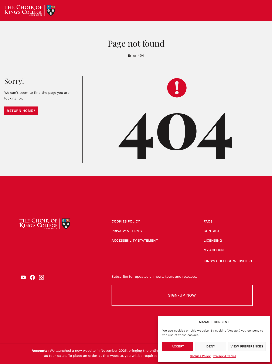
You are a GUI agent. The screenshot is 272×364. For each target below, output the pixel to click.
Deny (210, 346)
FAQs (208, 221)
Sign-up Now (182, 295)
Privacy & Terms (224, 356)
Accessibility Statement (135, 240)
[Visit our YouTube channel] (23, 277)
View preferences (247, 346)
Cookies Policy (200, 356)
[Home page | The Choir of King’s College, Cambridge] (29, 10)
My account (215, 250)
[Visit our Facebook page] (32, 277)
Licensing (213, 240)
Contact (212, 231)
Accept (178, 346)
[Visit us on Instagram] (41, 277)
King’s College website (226, 261)
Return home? (21, 111)
